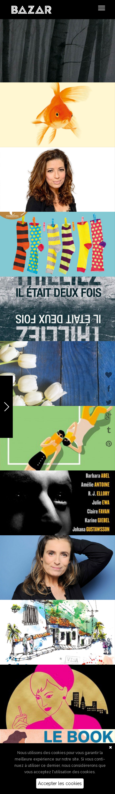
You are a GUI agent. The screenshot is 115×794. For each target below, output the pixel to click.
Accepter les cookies (60, 783)
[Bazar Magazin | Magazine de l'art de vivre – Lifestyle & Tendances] (31, 9)
